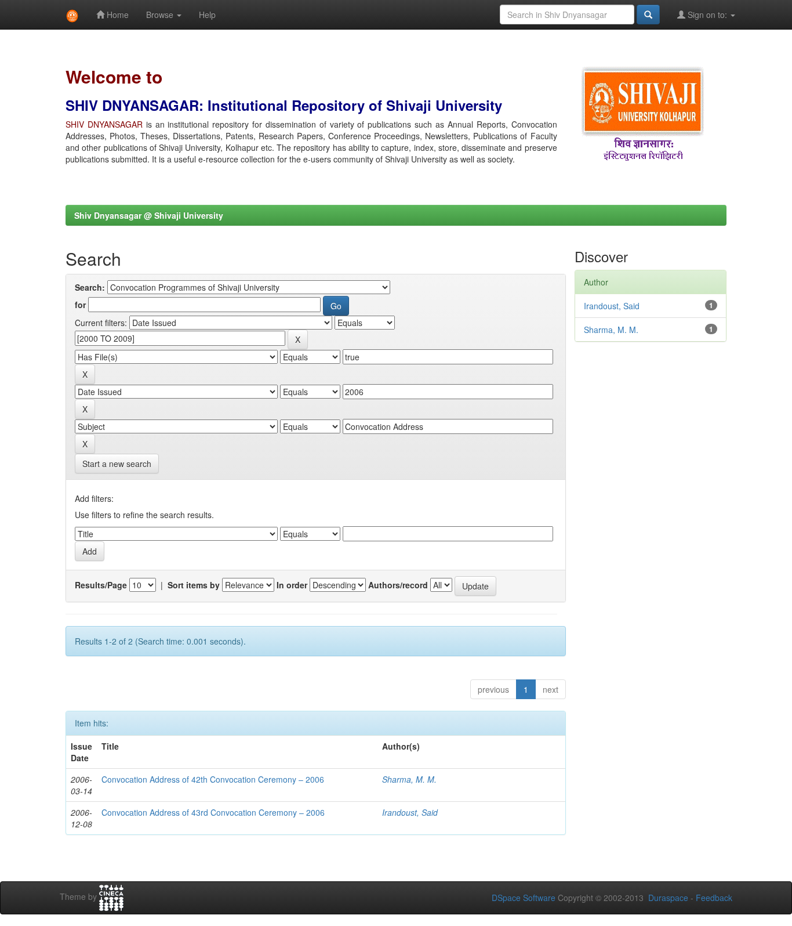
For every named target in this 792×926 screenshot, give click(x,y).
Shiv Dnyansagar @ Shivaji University (148, 215)
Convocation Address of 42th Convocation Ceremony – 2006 (212, 779)
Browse (161, 14)
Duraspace (668, 897)
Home (116, 14)
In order (292, 585)
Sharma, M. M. (409, 779)
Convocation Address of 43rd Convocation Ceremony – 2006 (213, 812)
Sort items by (194, 585)
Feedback (714, 897)
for (80, 304)
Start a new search (116, 463)
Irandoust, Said (410, 812)
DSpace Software (523, 897)
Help (207, 14)
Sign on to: (707, 14)
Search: (90, 287)
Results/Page (101, 585)
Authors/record (398, 585)
